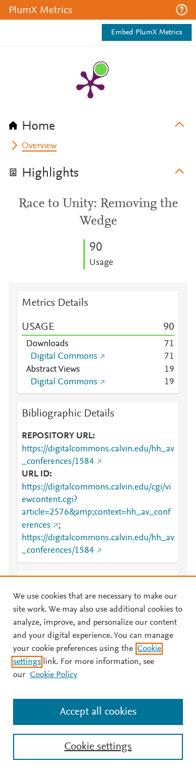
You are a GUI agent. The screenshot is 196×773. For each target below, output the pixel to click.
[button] (181, 9)
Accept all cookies (98, 711)
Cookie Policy (53, 675)
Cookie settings (98, 746)
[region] (98, 674)
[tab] (98, 123)
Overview (39, 146)
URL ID (36, 474)
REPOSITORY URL (57, 436)
